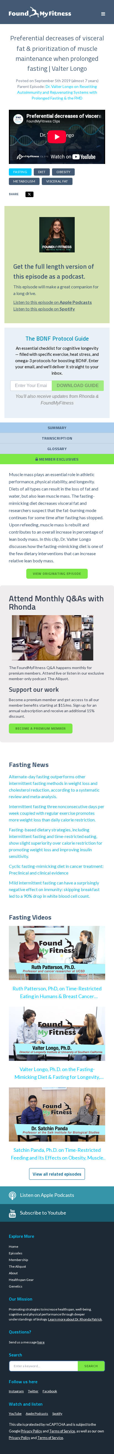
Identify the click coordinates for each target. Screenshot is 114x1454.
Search (91, 1366)
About (13, 1273)
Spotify (57, 1413)
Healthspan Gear (21, 1280)
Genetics (15, 1286)
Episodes (15, 1253)
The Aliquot (17, 1266)
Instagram (16, 1391)
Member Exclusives (58, 459)
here (41, 1342)
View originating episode (57, 573)
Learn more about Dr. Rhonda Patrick (75, 1319)
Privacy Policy (31, 1431)
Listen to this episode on (52, 302)
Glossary (57, 448)
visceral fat (57, 181)
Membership (18, 1260)
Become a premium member (40, 728)
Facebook (50, 1391)
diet (41, 172)
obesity (63, 172)
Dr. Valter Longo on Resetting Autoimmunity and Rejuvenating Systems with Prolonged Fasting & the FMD (57, 92)
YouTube (15, 1413)
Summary (57, 427)
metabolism (24, 181)
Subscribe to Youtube (43, 1213)
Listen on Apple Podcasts (47, 1195)
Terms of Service (62, 1431)
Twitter (33, 1391)
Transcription (57, 438)
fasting (20, 172)
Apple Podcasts (37, 1413)
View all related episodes (57, 1174)
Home (13, 1246)
